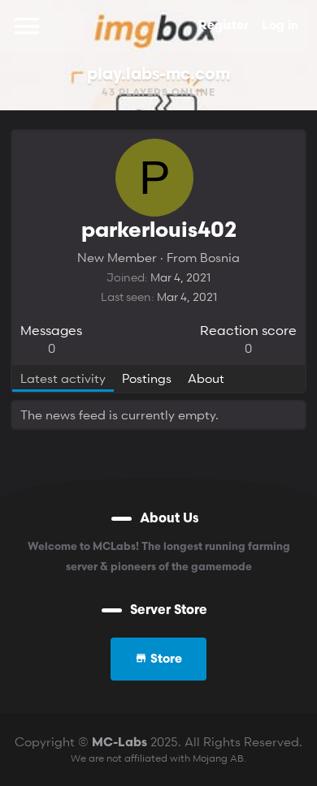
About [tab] (206, 378)
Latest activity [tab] (63, 378)
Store (164, 660)
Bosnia (220, 257)
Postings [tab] (147, 378)
